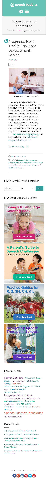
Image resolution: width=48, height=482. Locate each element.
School (7, 381)
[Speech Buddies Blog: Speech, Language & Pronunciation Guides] (24, 4)
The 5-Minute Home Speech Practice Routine (22, 435)
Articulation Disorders (12, 392)
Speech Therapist (17, 389)
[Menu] (27, 11)
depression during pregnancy (26, 134)
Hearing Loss (9, 407)
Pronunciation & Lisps (33, 378)
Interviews (36, 407)
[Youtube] (34, 476)
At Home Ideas (29, 401)
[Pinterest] (26, 476)
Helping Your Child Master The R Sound (20, 431)
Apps (6, 389)
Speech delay (9, 404)
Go (39, 188)
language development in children (31, 162)
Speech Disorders (13, 378)
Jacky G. (14, 60)
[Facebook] (14, 476)
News (11, 64)
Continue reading (18, 146)
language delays (14, 162)
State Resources (32, 381)
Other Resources (18, 381)
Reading (7, 384)
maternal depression (15, 165)
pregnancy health (29, 165)
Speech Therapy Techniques (23, 413)
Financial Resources (23, 407)
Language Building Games (13, 401)
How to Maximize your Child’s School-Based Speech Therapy (21, 446)
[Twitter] (30, 476)
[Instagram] (22, 476)
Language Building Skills (12, 416)
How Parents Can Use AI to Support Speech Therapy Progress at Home (21, 439)
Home (19, 31)
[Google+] (18, 476)
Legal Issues (16, 384)
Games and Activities (12, 398)
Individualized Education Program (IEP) (18, 387)
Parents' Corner (24, 404)
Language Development (19, 395)
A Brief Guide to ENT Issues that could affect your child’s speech (23, 452)
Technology (8, 409)
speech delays (18, 167)
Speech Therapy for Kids (31, 398)
